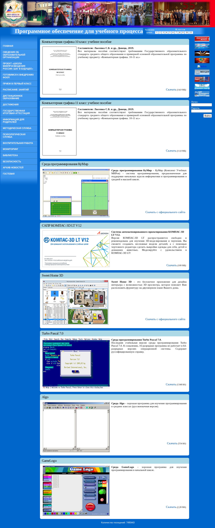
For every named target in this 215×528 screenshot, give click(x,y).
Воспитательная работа (18, 143)
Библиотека (10, 155)
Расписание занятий (16, 89)
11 (191, 32)
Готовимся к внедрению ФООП (18, 76)
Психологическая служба (14, 135)
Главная (8, 46)
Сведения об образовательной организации (14, 55)
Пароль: (195, 108)
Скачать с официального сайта (165, 212)
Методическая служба (17, 128)
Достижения (10, 104)
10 (187, 32)
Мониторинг (10, 149)
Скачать (171, 89)
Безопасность (12, 161)
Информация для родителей (13, 120)
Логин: (194, 102)
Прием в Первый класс (17, 83)
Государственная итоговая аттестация (16, 112)
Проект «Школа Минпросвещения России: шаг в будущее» (18, 66)
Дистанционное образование (13, 97)
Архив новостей (13, 167)
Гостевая (8, 174)
